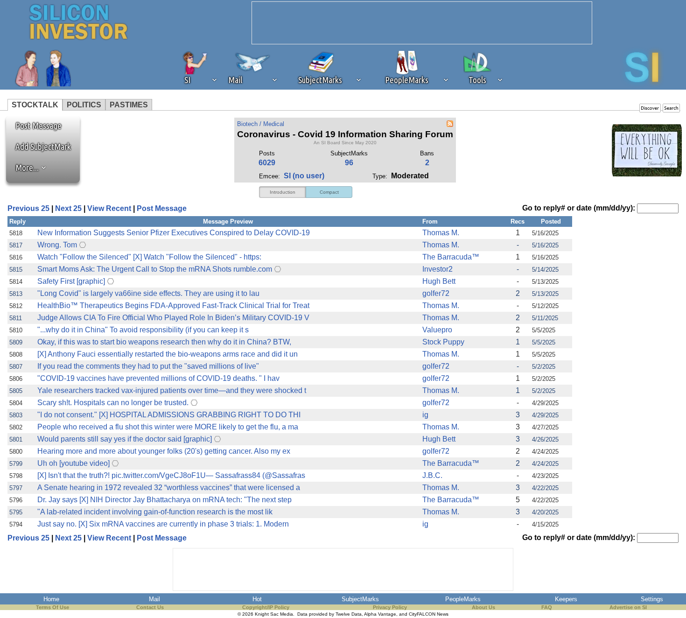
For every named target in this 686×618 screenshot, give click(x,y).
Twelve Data (349, 614)
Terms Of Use (52, 607)
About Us (483, 607)
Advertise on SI (628, 607)
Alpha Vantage (380, 614)
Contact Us (150, 607)
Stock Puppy (443, 342)
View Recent (109, 208)
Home (51, 599)
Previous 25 (28, 208)
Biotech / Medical (260, 123)
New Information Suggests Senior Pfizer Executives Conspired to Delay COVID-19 (173, 233)
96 (349, 163)
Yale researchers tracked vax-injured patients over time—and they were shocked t (171, 390)
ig (425, 415)
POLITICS (84, 105)
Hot (257, 599)
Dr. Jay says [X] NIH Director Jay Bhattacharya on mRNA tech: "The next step (164, 500)
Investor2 (437, 269)
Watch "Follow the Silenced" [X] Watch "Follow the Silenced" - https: (149, 257)
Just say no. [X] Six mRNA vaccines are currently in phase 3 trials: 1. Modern (163, 524)
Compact (329, 192)
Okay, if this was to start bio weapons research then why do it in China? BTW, (164, 342)
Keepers (566, 599)
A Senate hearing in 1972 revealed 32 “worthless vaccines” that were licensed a (168, 488)
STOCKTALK (35, 105)
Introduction (282, 192)
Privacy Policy (390, 607)
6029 (267, 163)
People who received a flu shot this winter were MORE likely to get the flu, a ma (167, 427)
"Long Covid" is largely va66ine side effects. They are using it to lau (148, 293)
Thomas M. (440, 233)
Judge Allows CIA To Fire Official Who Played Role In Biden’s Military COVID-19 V (173, 318)
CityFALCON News (428, 614)
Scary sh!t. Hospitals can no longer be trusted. (113, 403)
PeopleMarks (463, 599)
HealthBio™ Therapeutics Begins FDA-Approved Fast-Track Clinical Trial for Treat (173, 305)
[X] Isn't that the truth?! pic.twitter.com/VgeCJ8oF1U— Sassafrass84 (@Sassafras (171, 475)
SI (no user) (304, 176)
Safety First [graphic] (71, 281)
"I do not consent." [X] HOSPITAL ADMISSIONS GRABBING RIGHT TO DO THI (169, 415)
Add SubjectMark (43, 146)
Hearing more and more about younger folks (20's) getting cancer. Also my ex (163, 451)
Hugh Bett (438, 281)
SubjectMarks (360, 599)
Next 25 (68, 208)
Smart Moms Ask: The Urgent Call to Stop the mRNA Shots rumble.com (154, 269)
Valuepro (437, 330)
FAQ (546, 607)
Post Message (34, 125)
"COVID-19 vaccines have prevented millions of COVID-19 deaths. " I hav (158, 378)
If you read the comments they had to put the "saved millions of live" (148, 366)
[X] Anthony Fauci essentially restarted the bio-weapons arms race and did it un (167, 354)
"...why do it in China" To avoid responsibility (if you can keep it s (143, 330)
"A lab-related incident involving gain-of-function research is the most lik (155, 512)
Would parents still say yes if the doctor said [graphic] (124, 439)
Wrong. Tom (57, 245)
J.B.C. (432, 475)
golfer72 (435, 293)
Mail (154, 599)
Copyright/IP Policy (265, 607)
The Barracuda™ (450, 257)
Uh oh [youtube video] (73, 463)
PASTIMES (129, 105)
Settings (652, 599)
